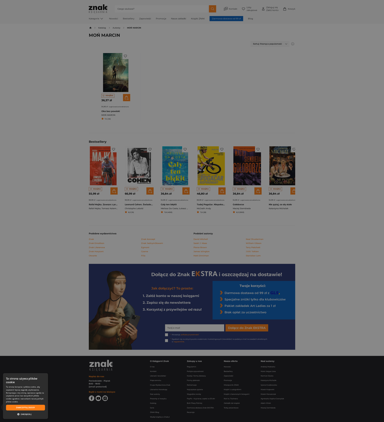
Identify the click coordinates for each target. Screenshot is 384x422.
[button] (25, 414)
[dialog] (25, 396)
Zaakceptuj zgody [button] (25, 407)
